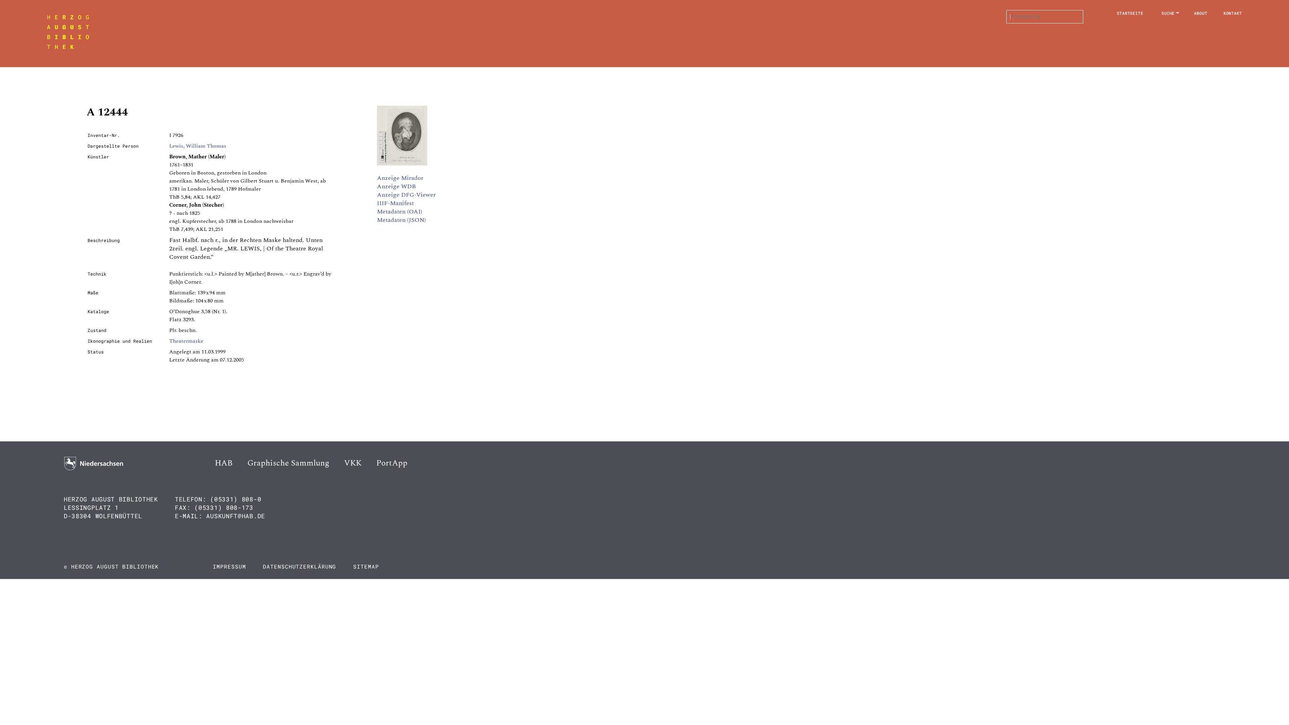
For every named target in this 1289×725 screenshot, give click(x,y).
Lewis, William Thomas (197, 146)
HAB (224, 463)
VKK (353, 463)
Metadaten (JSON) (401, 220)
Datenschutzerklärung (299, 566)
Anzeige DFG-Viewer (406, 194)
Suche (1168, 13)
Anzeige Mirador (400, 178)
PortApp (392, 463)
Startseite (1130, 13)
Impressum (229, 566)
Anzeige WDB (396, 186)
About (1200, 13)
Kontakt (1233, 13)
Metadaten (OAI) (399, 211)
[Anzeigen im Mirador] (402, 164)
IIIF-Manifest (395, 203)
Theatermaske (186, 341)
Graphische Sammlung (288, 463)
